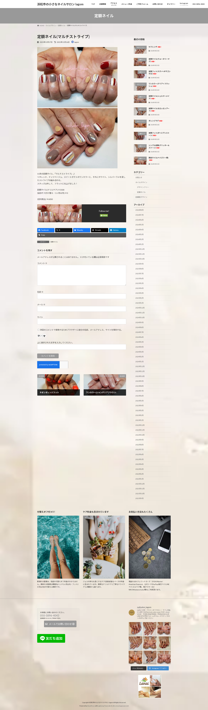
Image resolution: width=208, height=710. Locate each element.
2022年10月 (140, 435)
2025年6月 (139, 278)
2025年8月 (139, 269)
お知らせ (138, 177)
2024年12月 (140, 308)
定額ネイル (54, 242)
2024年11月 (140, 313)
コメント (42, 263)
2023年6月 (139, 396)
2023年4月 (139, 405)
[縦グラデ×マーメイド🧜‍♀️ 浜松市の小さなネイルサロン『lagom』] (135, 643)
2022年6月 (139, 454)
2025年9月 (139, 264)
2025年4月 (139, 288)
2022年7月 (139, 450)
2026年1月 (139, 244)
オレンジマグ (156, 121)
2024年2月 (139, 357)
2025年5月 (139, 283)
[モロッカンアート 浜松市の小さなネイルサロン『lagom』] (150, 657)
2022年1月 (139, 479)
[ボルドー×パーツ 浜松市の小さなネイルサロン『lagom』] (164, 643)
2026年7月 (139, 215)
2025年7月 (139, 274)
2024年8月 (139, 327)
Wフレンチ (155, 47)
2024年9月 (139, 322)
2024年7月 (139, 332)
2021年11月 (140, 489)
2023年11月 (140, 371)
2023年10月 (140, 376)
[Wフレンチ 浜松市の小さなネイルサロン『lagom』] (150, 629)
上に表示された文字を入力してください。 (55, 342)
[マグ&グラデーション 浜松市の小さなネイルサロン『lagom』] (164, 657)
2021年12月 (140, 484)
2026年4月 (139, 230)
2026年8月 (139, 210)
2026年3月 (139, 234)
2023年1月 (139, 420)
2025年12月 (140, 249)
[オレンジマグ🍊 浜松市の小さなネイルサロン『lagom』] (135, 657)
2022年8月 (139, 445)
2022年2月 (139, 474)
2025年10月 (140, 259)
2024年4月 (139, 347)
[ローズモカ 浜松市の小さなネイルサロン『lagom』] (150, 643)
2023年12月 (140, 366)
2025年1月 (139, 303)
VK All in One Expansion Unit (119, 706)
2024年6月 (139, 337)
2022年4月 (139, 464)
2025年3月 (139, 293)
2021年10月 (140, 494)
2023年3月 (139, 410)
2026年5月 (139, 225)
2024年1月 (139, 362)
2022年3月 (139, 469)
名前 (40, 292)
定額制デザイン (141, 197)
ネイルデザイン (141, 182)
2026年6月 (139, 220)
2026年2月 (139, 239)
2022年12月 (140, 425)
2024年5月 (139, 342)
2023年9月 (139, 381)
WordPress (91, 706)
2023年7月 (139, 391)
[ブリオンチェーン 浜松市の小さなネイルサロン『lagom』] (164, 629)
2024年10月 (140, 318)
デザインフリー (143, 187)
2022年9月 (139, 440)
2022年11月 (140, 430)
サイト (40, 317)
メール (41, 304)
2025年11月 (140, 254)
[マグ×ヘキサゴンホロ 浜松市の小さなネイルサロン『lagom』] (135, 629)
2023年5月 (139, 401)
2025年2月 (139, 298)
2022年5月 (139, 459)
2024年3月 (139, 352)
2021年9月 (139, 498)
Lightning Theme (103, 706)
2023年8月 (139, 386)
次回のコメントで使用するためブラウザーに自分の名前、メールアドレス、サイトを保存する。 (81, 330)
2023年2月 (139, 415)
